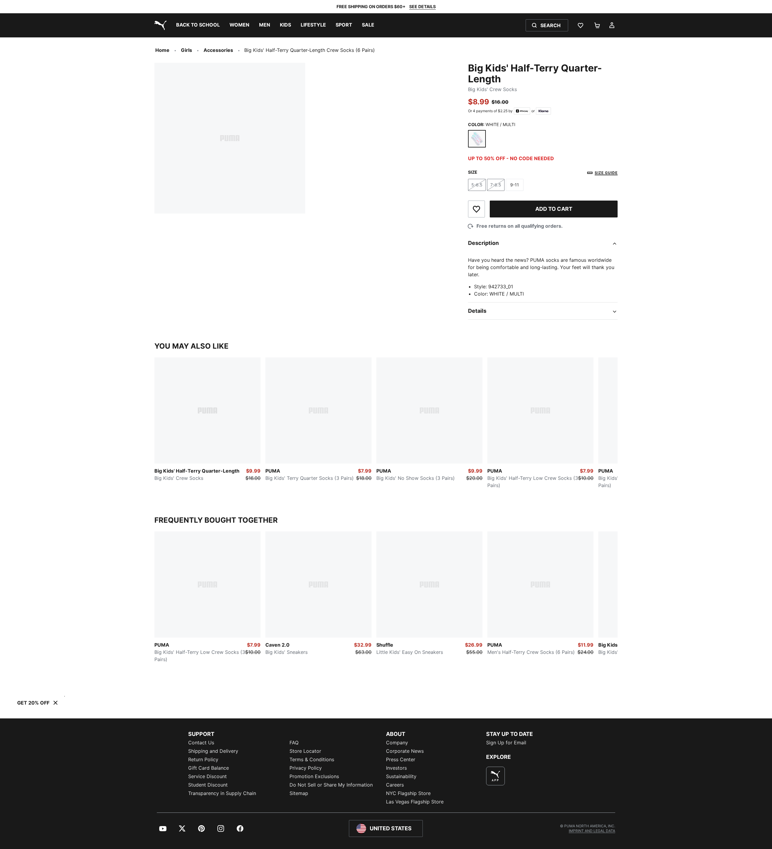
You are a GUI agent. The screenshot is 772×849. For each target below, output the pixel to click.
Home (162, 50)
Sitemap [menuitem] (299, 793)
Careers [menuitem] (395, 785)
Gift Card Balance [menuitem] (208, 768)
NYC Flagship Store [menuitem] (408, 793)
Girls (186, 50)
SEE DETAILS (422, 6)
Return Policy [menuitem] (203, 759)
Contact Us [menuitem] (201, 743)
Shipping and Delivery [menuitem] (213, 751)
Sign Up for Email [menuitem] (506, 743)
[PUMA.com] (159, 25)
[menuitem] (198, 25)
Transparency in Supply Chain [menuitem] (222, 793)
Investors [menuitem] (396, 768)
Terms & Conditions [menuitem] (312, 759)
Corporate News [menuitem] (405, 751)
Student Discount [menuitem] (208, 785)
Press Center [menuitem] (400, 759)
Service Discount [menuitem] (207, 776)
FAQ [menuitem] (294, 743)
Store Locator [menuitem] (305, 751)
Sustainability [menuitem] (401, 776)
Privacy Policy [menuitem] (306, 768)
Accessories (218, 50)
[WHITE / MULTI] (477, 139)
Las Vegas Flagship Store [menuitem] (415, 802)
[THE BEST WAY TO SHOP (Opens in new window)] (495, 776)
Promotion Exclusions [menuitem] (314, 776)
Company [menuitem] (397, 743)
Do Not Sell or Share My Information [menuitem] (331, 785)
